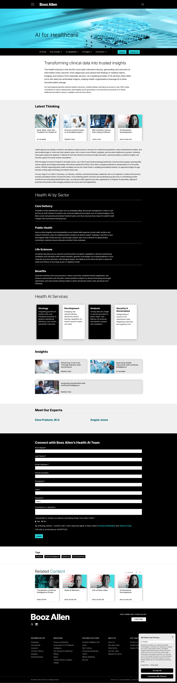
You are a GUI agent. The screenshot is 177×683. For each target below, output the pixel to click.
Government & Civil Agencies (63, 645)
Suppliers (34, 654)
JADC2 (84, 654)
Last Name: (40, 456)
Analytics (39, 556)
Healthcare (66, 556)
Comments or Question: (45, 507)
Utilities (56, 663)
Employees (35, 642)
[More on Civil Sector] (106, 52)
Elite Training (86, 648)
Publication (41, 599)
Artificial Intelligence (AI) (91, 642)
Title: (37, 489)
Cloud (84, 645)
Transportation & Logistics (62, 660)
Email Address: (42, 464)
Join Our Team (113, 651)
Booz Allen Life (126, 139)
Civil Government (78, 556)
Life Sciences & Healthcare (63, 651)
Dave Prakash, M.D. (47, 419)
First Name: (40, 448)
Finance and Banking (60, 642)
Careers (122, 52)
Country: (39, 498)
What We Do (112, 648)
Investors (34, 648)
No (44, 521)
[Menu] (32, 4)
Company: (40, 481)
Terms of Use (125, 526)
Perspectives (70, 139)
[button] (143, 4)
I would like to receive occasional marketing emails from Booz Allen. (65, 518)
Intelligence (57, 648)
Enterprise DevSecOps (90, 651)
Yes (38, 521)
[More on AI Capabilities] (78, 52)
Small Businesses (37, 657)
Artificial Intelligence (52, 556)
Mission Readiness (88, 657)
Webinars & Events (115, 654)
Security (85, 660)
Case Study (96, 139)
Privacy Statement (106, 526)
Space (55, 657)
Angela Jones (99, 419)
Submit (39, 536)
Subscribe (138, 619)
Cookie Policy (135, 645)
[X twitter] (32, 624)
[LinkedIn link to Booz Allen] (36, 624)
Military (56, 654)
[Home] (48, 4)
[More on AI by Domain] (61, 52)
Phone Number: (42, 473)
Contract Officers (37, 651)
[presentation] (136, 572)
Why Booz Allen (114, 645)
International (35, 645)
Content (57, 571)
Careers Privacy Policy (138, 648)
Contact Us (134, 52)
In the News (41, 139)
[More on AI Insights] (91, 52)
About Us (111, 642)
